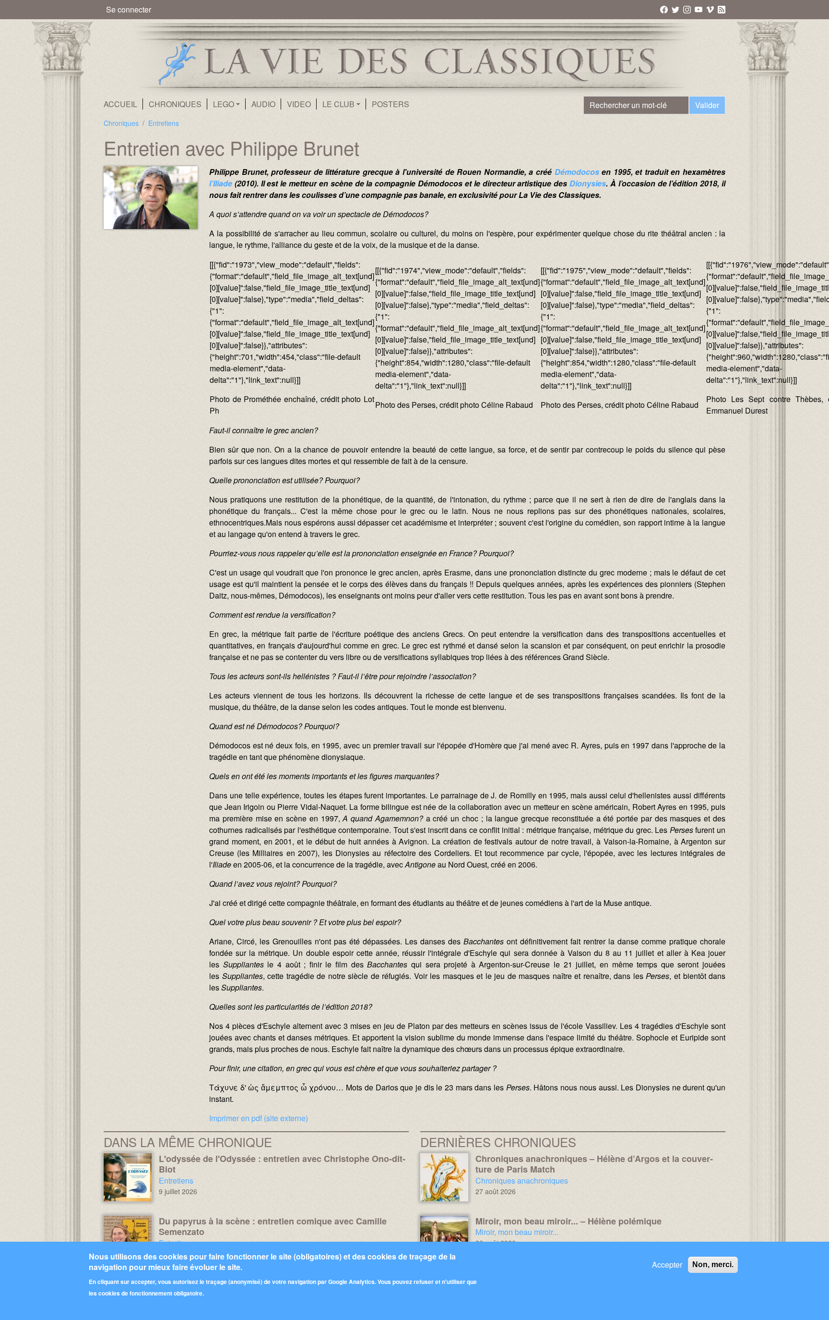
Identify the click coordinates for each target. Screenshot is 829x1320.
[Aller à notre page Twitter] (676, 9)
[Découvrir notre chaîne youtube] (699, 9)
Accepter (667, 1264)
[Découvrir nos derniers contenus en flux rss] (721, 9)
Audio (263, 104)
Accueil (120, 104)
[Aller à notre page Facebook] (664, 9)
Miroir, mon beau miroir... (516, 1231)
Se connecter (128, 9)
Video (299, 104)
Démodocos (578, 171)
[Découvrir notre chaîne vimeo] (710, 9)
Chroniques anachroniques (521, 1180)
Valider (707, 104)
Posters (390, 104)
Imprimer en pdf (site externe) (258, 1118)
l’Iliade (222, 183)
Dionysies (587, 183)
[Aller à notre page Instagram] (687, 9)
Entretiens (163, 123)
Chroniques (175, 104)
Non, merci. (713, 1264)
